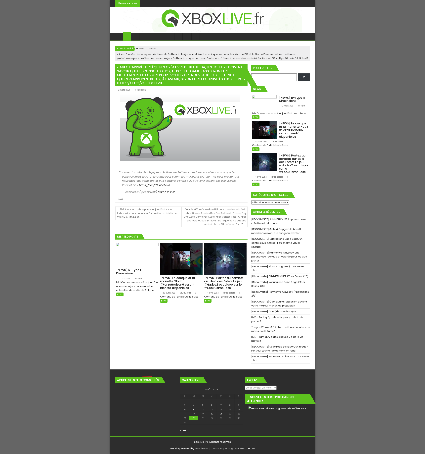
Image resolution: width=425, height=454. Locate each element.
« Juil (183, 430)
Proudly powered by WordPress (189, 448)
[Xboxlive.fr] (212, 30)
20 (212, 413)
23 (239, 413)
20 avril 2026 (168, 292)
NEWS (120, 199)
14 (221, 409)
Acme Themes (246, 448)
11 (193, 409)
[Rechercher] (304, 77)
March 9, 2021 (166, 192)
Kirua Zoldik (185, 292)
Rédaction (140, 89)
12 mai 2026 (124, 278)
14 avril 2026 (212, 292)
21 (221, 413)
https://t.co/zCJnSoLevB (154, 185)
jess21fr (138, 278)
